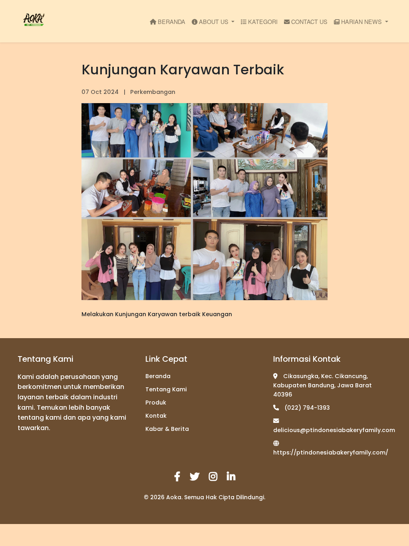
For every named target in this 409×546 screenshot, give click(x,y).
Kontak (156, 416)
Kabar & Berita (167, 429)
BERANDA (170, 21)
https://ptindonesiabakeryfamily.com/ (330, 452)
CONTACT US (309, 21)
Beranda (158, 376)
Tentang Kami (166, 389)
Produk (155, 403)
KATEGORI (262, 21)
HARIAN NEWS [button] (361, 21)
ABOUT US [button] (213, 21)
